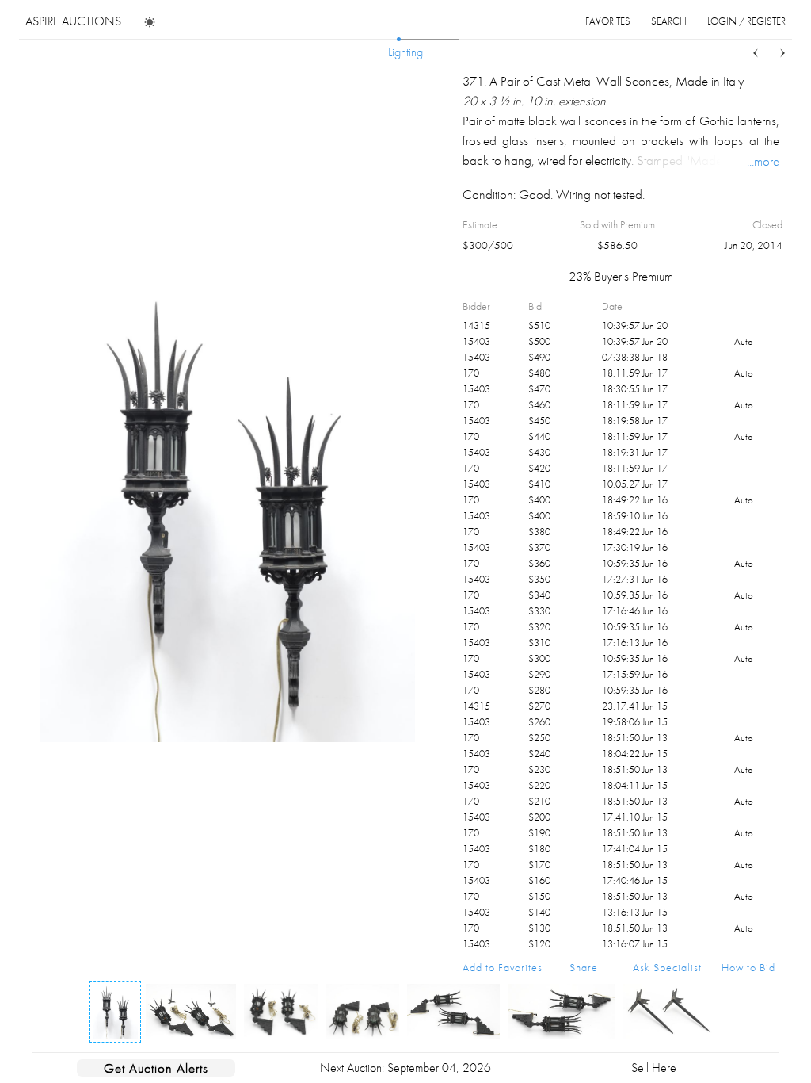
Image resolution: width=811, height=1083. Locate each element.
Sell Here (653, 1067)
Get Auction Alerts (156, 1068)
